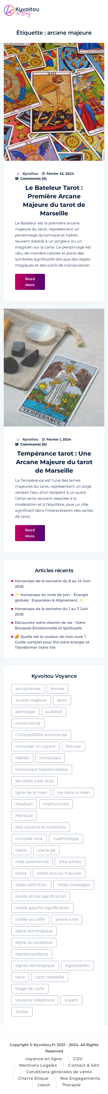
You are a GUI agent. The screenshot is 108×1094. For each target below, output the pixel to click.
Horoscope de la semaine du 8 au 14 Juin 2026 (53, 584)
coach (43, 1084)
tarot (20, 977)
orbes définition (31, 884)
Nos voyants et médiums (40, 827)
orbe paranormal (31, 861)
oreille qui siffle (30, 919)
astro (62, 700)
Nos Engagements (80, 1078)
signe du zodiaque (33, 942)
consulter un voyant (35, 746)
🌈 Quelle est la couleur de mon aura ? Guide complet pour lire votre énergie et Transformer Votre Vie (52, 642)
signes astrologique (35, 965)
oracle (21, 850)
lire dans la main (74, 792)
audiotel (53, 711)
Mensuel (24, 815)
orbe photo (70, 861)
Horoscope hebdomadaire (41, 769)
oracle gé (46, 850)
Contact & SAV (83, 1065)
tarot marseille (49, 977)
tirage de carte (29, 988)
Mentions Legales (38, 1065)
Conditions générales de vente (59, 1071)
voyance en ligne (43, 1058)
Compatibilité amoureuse (41, 734)
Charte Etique (33, 1078)
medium (24, 804)
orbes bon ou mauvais (59, 873)
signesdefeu (77, 965)
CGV (77, 1058)
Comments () (33, 179)
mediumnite (56, 804)
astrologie (25, 711)
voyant (71, 1000)
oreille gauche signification (42, 907)
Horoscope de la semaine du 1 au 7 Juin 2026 (51, 612)
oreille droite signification (40, 896)
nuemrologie (66, 838)
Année (57, 688)
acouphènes (27, 688)
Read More (30, 282)
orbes (21, 873)
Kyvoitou (30, 173)
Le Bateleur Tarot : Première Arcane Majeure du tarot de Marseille (54, 200)
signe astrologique (34, 931)
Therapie (71, 1084)
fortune (73, 746)
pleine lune (67, 919)
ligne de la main (31, 792)
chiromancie (27, 723)
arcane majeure (31, 700)
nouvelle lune (29, 838)
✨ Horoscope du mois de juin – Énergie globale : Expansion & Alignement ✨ (51, 598)
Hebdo (22, 757)
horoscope (50, 757)
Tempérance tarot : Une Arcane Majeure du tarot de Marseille (54, 462)
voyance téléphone (34, 1000)
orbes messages (74, 884)
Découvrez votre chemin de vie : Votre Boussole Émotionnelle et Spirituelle (50, 625)
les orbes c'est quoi (34, 781)
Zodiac (22, 1011)
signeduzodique (31, 954)
